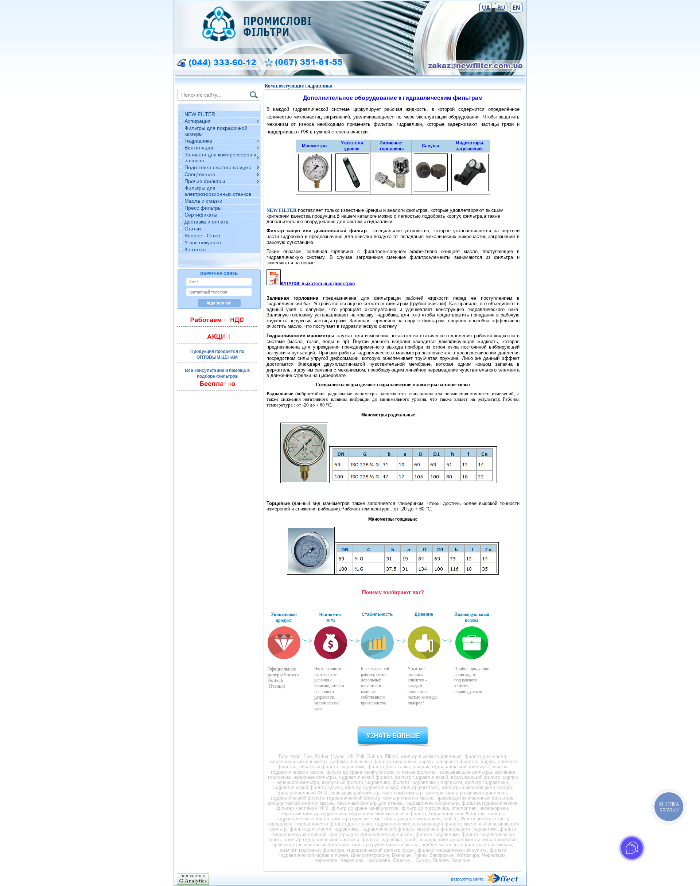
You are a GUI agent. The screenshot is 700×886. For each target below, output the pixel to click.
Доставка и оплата (206, 222)
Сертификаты (200, 215)
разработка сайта (467, 879)
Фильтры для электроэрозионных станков (217, 191)
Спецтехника (199, 174)
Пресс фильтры (203, 208)
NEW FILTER (199, 114)
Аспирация (197, 121)
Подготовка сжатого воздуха (218, 167)
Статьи (192, 229)
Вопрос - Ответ (202, 235)
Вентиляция (198, 148)
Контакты (195, 249)
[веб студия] (505, 879)
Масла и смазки (203, 201)
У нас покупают (203, 242)
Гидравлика (198, 141)
